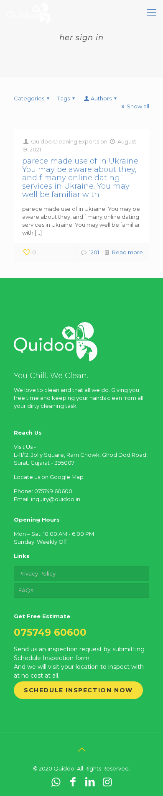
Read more (127, 252)
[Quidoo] (28, 12)
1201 (94, 252)
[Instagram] (107, 782)
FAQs (25, 590)
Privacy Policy (37, 573)
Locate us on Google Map (49, 477)
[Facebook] (73, 782)
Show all (138, 106)
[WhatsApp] (55, 782)
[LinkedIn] (90, 782)
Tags (63, 98)
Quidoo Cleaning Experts (65, 141)
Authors (101, 98)
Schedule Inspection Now (78, 690)
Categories (29, 98)
